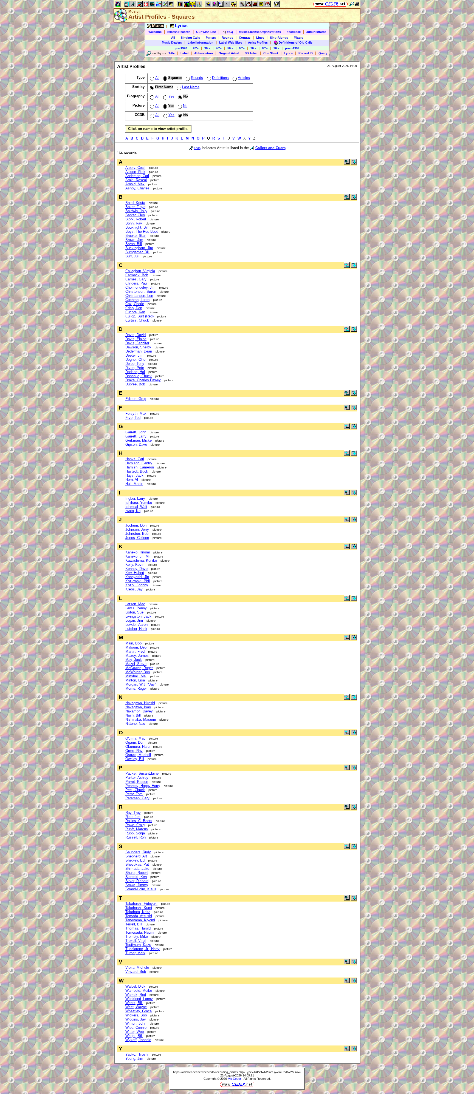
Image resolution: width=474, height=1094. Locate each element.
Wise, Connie (135, 1027)
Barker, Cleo (135, 215)
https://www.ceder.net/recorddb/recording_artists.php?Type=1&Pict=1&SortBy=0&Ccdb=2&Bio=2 (237, 1072)
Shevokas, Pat (137, 864)
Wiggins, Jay (135, 1019)
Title (171, 53)
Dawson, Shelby (138, 347)
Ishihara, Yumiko (138, 503)
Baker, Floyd (135, 207)
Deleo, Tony (134, 364)
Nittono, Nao (135, 723)
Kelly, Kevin (134, 564)
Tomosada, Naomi (139, 932)
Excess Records (178, 31)
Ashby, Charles (137, 188)
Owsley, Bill (134, 759)
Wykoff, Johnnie (138, 1040)
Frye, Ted (132, 418)
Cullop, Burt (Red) (139, 316)
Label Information (200, 42)
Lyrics (288, 53)
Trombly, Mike (136, 936)
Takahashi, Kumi (138, 908)
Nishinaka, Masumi (140, 719)
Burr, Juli (132, 256)
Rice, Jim (132, 817)
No (185, 106)
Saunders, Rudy (138, 852)
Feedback (294, 31)
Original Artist (229, 53)
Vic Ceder (234, 1078)
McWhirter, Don (137, 672)
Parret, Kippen (136, 782)
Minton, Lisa (135, 680)
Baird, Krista (135, 203)
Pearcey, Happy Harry (142, 786)
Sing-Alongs (279, 37)
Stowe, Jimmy (136, 885)
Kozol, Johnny (136, 585)
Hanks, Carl (134, 459)
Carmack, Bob (136, 275)
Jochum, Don (135, 525)
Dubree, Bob (135, 384)
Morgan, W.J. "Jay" (140, 684)
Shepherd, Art (136, 856)
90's (276, 48)
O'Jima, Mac (135, 738)
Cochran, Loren (137, 300)
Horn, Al (131, 480)
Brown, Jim (134, 240)
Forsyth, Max (135, 413)
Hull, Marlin (134, 484)
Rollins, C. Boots (138, 821)
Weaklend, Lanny (139, 999)
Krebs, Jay (134, 589)
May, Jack (133, 660)
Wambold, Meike (138, 990)
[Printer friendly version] (357, 4)
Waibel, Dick (135, 986)
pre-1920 (181, 48)
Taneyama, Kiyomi (140, 920)
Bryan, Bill (133, 244)
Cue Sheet (270, 53)
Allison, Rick (135, 172)
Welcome (155, 31)
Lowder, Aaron (136, 625)
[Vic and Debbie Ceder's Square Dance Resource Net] (330, 4)
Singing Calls (190, 37)
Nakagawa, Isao (138, 707)
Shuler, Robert (136, 873)
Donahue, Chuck (138, 376)
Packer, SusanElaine (142, 773)
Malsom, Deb (135, 647)
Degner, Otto (135, 359)
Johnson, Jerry (137, 529)
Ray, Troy (133, 813)
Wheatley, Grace (138, 1011)
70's (253, 48)
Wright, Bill (134, 1036)
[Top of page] (347, 163)
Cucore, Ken (135, 312)
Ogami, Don (134, 742)
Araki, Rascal (136, 180)
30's (207, 48)
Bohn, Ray (133, 223)
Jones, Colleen (137, 538)
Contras (244, 37)
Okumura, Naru (137, 747)
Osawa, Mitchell (138, 755)
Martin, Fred (135, 651)
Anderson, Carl (137, 176)
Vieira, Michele (137, 967)
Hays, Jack (134, 475)
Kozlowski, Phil (137, 581)
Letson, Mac (135, 604)
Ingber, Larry (135, 498)
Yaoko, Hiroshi (136, 1054)
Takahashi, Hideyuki (141, 904)
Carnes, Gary (135, 279)
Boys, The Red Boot (141, 231)
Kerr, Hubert (134, 573)
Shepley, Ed (135, 860)
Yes (171, 96)
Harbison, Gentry (138, 463)
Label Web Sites (230, 42)
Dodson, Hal (135, 372)
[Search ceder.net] (351, 4)
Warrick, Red (135, 995)
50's (230, 48)
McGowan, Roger (139, 668)
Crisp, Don (133, 308)
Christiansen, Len (139, 296)
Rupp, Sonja (135, 833)
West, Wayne (136, 1007)
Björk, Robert (135, 219)
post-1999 (292, 48)
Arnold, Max (135, 184)
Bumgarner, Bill (137, 252)
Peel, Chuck (135, 790)
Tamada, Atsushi (138, 916)
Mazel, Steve (135, 664)
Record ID (305, 53)
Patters (211, 37)
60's (242, 48)
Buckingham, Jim (139, 248)
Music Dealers (172, 42)
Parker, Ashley (136, 777)
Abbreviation (203, 53)
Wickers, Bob (136, 1015)
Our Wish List (206, 31)
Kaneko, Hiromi (137, 552)
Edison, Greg (135, 399)
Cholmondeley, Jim (140, 287)
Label (184, 53)
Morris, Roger (136, 688)
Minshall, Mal (135, 676)
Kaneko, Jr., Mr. (138, 556)
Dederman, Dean (138, 351)
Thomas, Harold (138, 928)
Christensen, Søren (140, 291)
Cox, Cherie (134, 304)
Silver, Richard (136, 881)
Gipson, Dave (136, 444)
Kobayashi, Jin (137, 577)
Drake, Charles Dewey (143, 380)
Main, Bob (133, 643)
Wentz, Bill (134, 1003)
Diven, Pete (134, 368)
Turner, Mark (135, 953)
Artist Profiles (258, 42)
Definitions (220, 78)
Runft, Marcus (136, 829)
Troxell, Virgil (135, 941)
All (173, 37)
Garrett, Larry (135, 436)
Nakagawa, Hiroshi (140, 703)
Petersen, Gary (137, 798)
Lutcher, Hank (136, 629)
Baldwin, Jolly (136, 211)
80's (265, 48)
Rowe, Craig (135, 825)
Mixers (298, 37)
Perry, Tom (134, 794)
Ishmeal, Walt (136, 507)
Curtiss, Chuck (137, 320)
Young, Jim (134, 1058)
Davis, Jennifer (137, 343)
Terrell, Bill (133, 924)
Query (322, 53)
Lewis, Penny (136, 608)
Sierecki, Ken (136, 877)
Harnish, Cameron (139, 467)
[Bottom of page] (354, 163)
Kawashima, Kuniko (141, 560)
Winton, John (135, 1023)
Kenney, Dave (136, 569)
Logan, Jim (134, 620)
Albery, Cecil (135, 168)
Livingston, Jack (138, 616)
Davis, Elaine (135, 339)
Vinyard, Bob (135, 972)
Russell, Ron (135, 837)
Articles (244, 78)
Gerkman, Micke (138, 440)
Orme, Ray (134, 751)
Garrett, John (135, 432)
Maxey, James (137, 655)
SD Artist (251, 53)
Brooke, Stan (135, 236)
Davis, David (135, 335)
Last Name (190, 87)
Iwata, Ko (132, 511)
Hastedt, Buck (136, 471)
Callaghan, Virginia (140, 271)
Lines (260, 37)
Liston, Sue (134, 612)
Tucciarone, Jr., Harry (142, 949)
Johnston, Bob (136, 534)
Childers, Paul (136, 283)
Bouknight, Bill (136, 227)
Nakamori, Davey (139, 711)
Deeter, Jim (134, 355)
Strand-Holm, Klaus (140, 889)
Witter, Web (134, 1032)
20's (196, 48)
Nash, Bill (133, 715)
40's (219, 48)
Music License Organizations (260, 31)
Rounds (227, 37)
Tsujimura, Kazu (138, 945)
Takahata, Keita (137, 912)
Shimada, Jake (137, 868)
